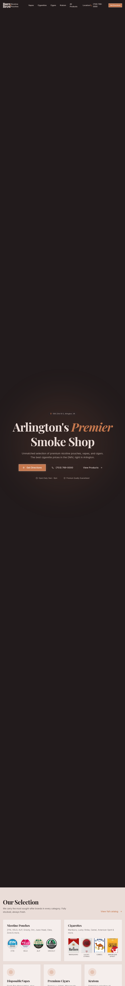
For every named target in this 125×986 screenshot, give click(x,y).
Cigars (53, 5)
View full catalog (109, 911)
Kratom (63, 5)
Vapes (31, 5)
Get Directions (115, 5)
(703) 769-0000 (97, 5)
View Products (91, 467)
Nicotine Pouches (14, 5)
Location (86, 5)
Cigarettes (42, 5)
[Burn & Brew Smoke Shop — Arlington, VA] (7, 5)
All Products (73, 5)
